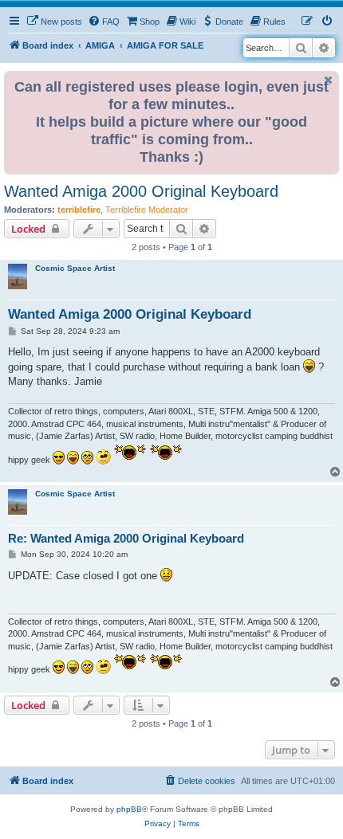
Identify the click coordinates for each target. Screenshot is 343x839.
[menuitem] (54, 21)
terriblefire (79, 209)
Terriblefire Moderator (146, 209)
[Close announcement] (328, 80)
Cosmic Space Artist (75, 268)
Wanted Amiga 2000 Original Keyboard (141, 191)
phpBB (129, 809)
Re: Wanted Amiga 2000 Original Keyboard (126, 538)
